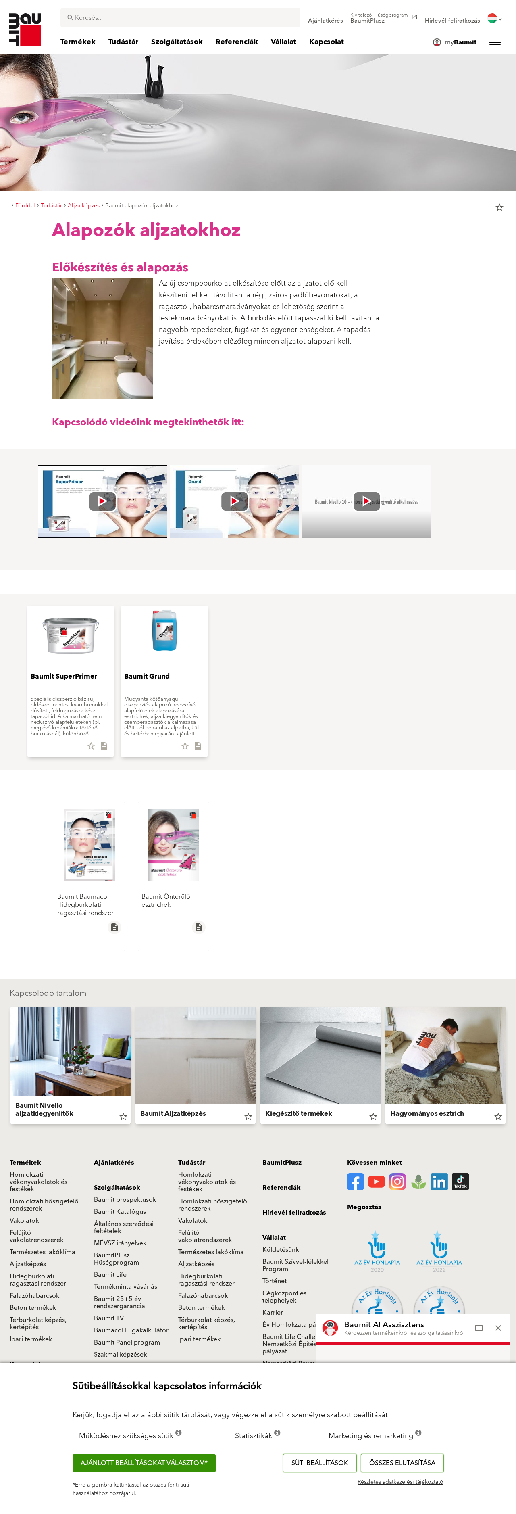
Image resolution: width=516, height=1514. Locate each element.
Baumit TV (109, 1318)
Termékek (25, 1162)
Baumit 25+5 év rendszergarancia (119, 1302)
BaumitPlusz (282, 1162)
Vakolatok (24, 1220)
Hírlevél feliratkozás (294, 1212)
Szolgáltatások (117, 1187)
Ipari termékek (31, 1339)
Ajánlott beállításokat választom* (144, 1463)
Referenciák (281, 1187)
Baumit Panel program (127, 1342)
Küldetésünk (280, 1249)
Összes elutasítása (402, 1463)
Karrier (272, 1312)
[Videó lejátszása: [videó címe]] (102, 501)
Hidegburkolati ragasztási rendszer (38, 1280)
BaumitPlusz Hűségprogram (116, 1259)
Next (508, 1067)
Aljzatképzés (28, 1264)
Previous (7, 1067)
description (114, 927)
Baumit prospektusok (125, 1199)
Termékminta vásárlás (125, 1287)
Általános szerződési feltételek (124, 1227)
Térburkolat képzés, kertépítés (38, 1323)
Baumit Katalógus (120, 1211)
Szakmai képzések (120, 1354)
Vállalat (274, 1237)
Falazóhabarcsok (34, 1295)
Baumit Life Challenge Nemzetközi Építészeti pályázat (294, 1344)
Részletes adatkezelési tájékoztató (400, 1482)
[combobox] (180, 17)
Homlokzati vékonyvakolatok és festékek (38, 1182)
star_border (499, 207)
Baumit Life (110, 1274)
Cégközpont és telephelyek (284, 1297)
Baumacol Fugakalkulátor (131, 1330)
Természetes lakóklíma (42, 1252)
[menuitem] (325, 18)
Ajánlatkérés (114, 1162)
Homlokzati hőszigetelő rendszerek (44, 1205)
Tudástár (191, 1162)
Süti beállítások (319, 1463)
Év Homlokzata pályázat (297, 1324)
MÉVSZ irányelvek (120, 1243)
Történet (274, 1281)
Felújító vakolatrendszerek (36, 1236)
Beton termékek (33, 1308)
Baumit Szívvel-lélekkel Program (295, 1265)
